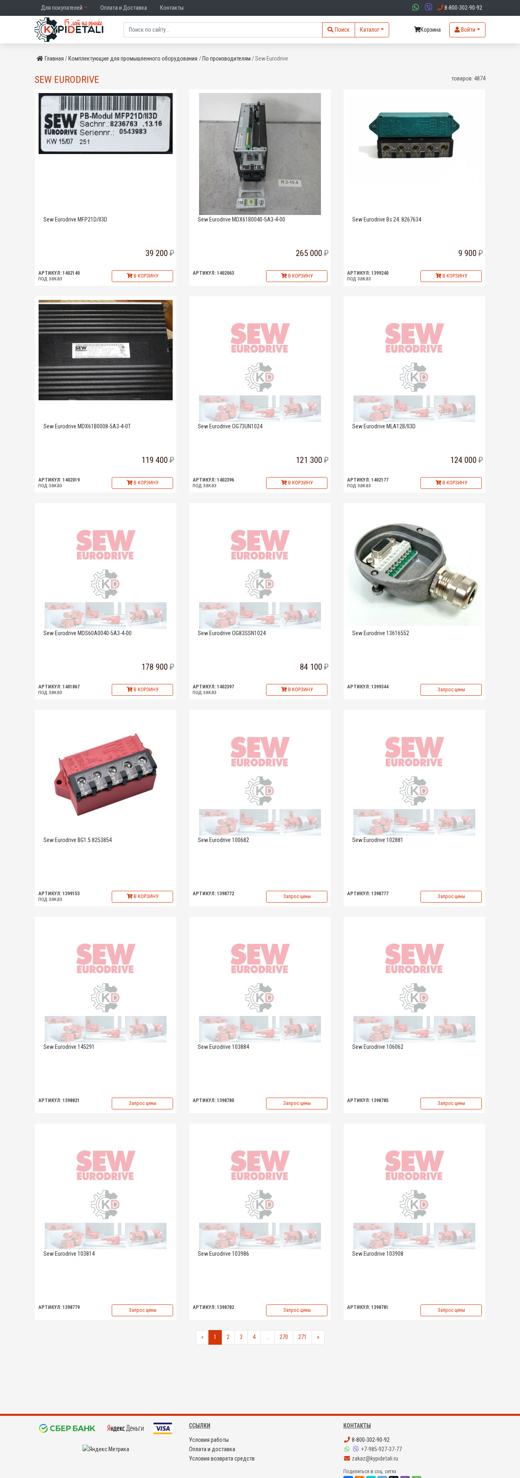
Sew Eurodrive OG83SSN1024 (232, 633)
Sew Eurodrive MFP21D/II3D (75, 219)
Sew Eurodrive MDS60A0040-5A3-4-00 (87, 633)
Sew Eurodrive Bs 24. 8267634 (386, 219)
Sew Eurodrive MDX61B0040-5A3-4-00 (241, 219)
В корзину (145, 276)
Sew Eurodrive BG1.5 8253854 (77, 840)
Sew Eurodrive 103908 (377, 1253)
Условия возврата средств (222, 1458)
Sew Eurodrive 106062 (377, 1047)
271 (302, 1337)
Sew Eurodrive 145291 (69, 1047)
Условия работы (209, 1440)
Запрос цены (451, 689)
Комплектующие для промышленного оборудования (132, 58)
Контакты (172, 7)
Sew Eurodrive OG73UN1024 (230, 426)
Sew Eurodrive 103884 (223, 1047)
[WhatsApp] (347, 1449)
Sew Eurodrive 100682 (223, 840)
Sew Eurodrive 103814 (69, 1253)
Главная (54, 58)
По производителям (226, 58)
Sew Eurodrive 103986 (223, 1253)
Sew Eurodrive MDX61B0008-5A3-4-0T (87, 426)
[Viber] (356, 1449)
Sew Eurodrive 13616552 (380, 633)
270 (284, 1337)
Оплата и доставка (212, 1449)
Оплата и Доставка (123, 7)
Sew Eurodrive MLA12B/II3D (384, 426)
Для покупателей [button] (61, 7)
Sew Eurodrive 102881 (377, 840)
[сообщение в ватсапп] (414, 7)
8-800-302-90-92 (370, 1440)
